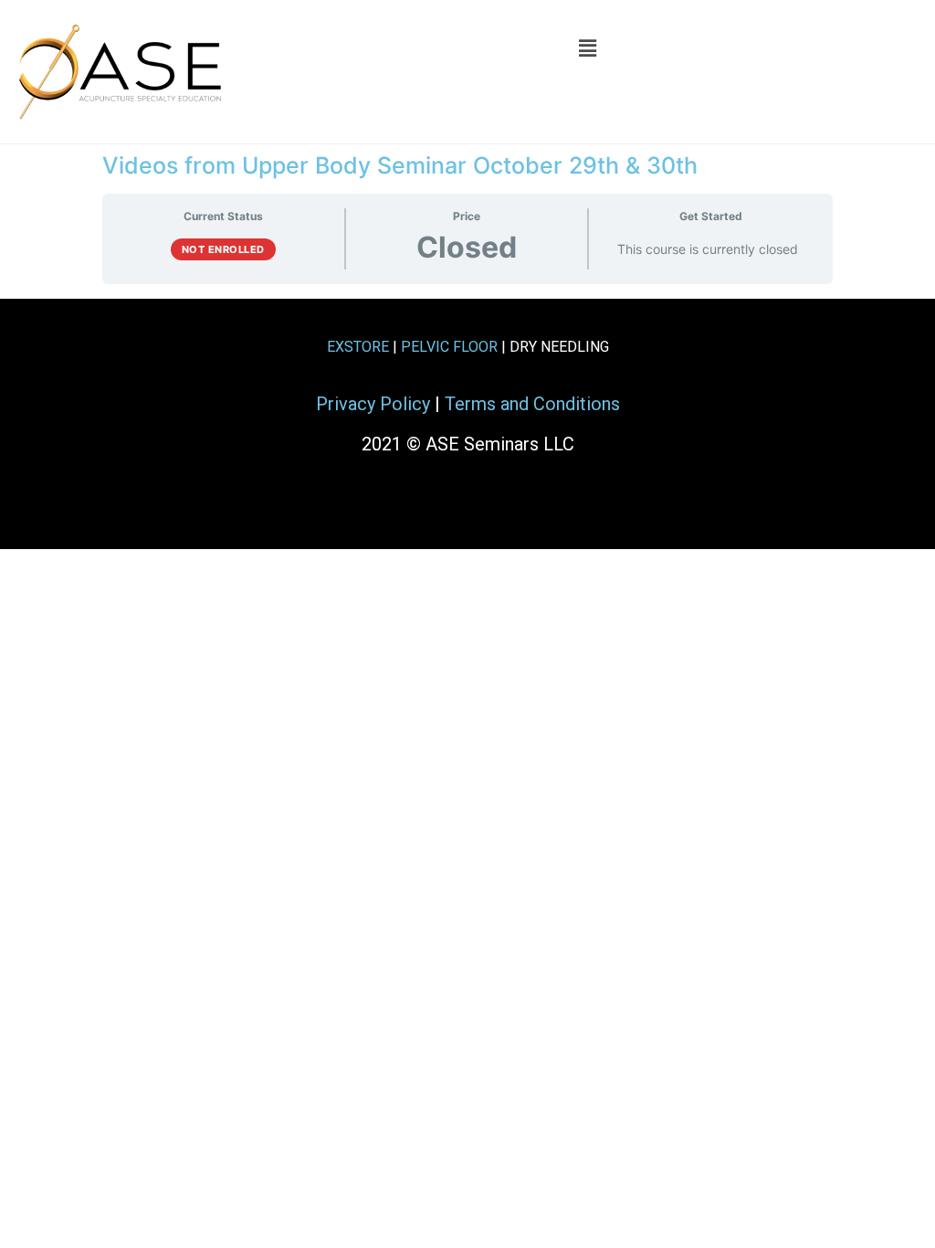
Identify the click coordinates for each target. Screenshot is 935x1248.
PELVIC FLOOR (449, 346)
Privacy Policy (373, 404)
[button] (587, 48)
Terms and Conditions (532, 404)
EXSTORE (358, 346)
